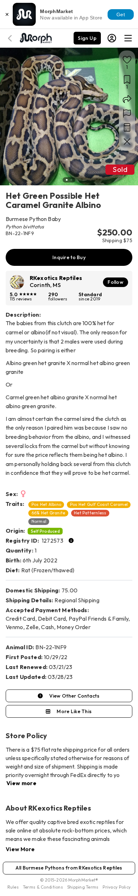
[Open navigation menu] (128, 38)
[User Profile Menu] (112, 38)
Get (120, 14)
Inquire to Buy (69, 257)
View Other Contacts (74, 696)
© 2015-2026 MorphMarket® (69, 880)
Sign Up (87, 38)
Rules (13, 887)
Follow (115, 282)
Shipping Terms (82, 887)
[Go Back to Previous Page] (11, 38)
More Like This (74, 711)
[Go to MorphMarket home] (35, 37)
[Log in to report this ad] (127, 113)
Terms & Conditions (43, 887)
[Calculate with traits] (127, 127)
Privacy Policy (117, 887)
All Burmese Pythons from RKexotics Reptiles (69, 868)
